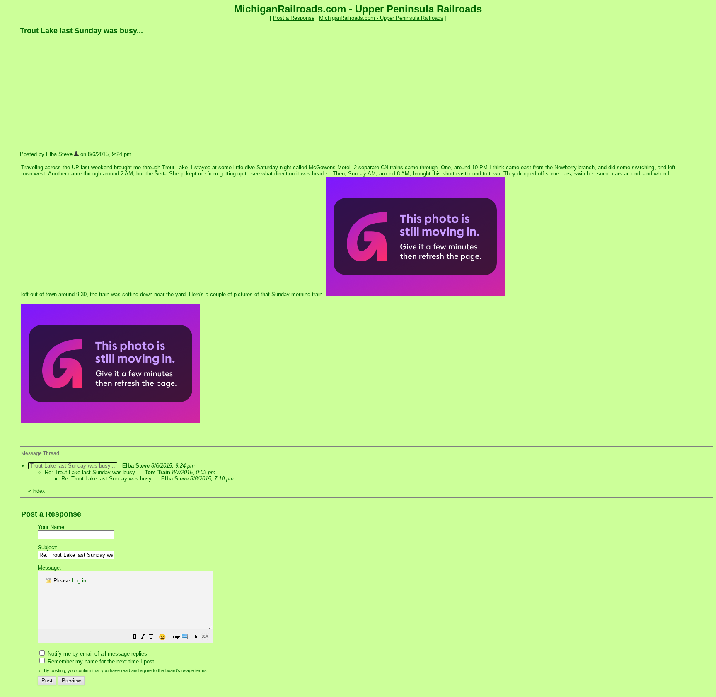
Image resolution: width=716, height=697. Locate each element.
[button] (134, 638)
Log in (79, 581)
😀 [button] (162, 637)
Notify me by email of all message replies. (97, 654)
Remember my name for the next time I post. (101, 661)
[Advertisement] (82, 92)
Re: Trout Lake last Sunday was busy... (92, 472)
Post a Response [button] (293, 18)
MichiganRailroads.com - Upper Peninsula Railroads (381, 18)
